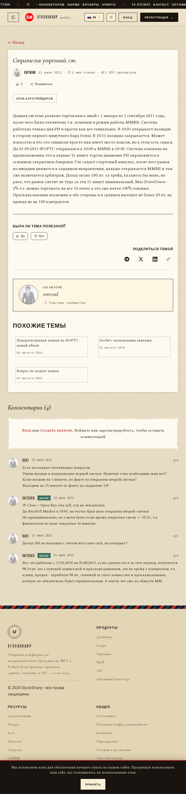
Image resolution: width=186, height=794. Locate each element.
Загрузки (15, 750)
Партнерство (107, 741)
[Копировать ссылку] (168, 259)
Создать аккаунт (56, 430)
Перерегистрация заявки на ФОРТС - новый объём (48, 343)
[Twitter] (141, 259)
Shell (100, 662)
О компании (106, 716)
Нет (41, 236)
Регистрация (159, 17)
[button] (94, 17)
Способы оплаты (109, 758)
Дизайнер (104, 637)
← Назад (16, 42)
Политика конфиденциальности (121, 724)
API (99, 670)
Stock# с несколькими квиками (125, 340)
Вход (127, 17)
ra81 (25, 460)
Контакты (104, 733)
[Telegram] (126, 259)
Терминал (103, 654)
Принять (93, 784)
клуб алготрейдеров (34, 98)
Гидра (101, 645)
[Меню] (13, 17)
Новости (15, 741)
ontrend (50, 294)
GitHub (14, 758)
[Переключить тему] (111, 17)
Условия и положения (113, 750)
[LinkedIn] (155, 259)
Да (23, 236)
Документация (19, 716)
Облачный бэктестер (112, 679)
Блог (11, 733)
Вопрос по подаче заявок (38, 371)
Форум (13, 724)
